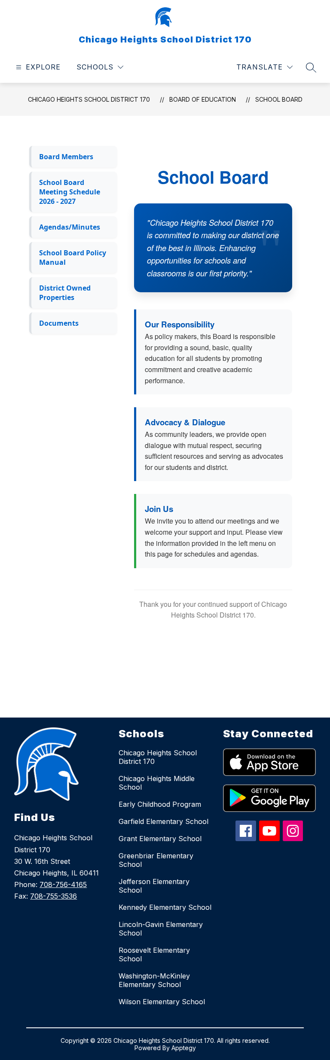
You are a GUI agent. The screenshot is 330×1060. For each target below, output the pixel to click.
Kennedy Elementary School (165, 907)
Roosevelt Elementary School (154, 954)
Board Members (66, 156)
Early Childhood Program (160, 804)
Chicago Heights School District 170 (89, 99)
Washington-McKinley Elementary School (154, 980)
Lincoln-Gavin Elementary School (161, 928)
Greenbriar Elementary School (156, 860)
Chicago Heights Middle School (157, 782)
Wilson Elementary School (162, 1001)
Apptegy (183, 1047)
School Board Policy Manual (72, 257)
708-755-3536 (53, 896)
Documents (59, 323)
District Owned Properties (65, 292)
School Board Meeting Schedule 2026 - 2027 (69, 192)
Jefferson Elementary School (154, 885)
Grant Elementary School (160, 838)
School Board (278, 99)
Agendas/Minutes (69, 227)
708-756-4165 (63, 884)
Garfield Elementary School (163, 821)
